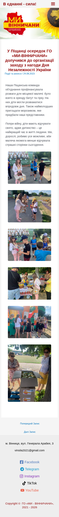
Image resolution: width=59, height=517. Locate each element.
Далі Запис (30, 432)
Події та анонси (13, 73)
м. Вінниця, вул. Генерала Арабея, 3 (29, 443)
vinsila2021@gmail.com (30, 450)
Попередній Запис (30, 423)
